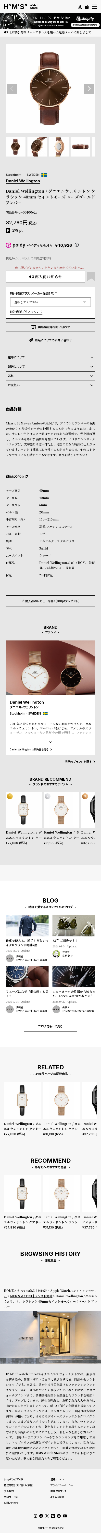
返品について (57, 1479)
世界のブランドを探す (78, 762)
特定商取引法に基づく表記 (18, 1485)
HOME (9, 1290)
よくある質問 (57, 1496)
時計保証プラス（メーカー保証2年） (34, 293)
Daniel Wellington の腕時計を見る (29, 749)
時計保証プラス (58, 1491)
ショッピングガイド (13, 1479)
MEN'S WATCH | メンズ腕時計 (31, 1296)
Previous (12, 89)
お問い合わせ (11, 1502)
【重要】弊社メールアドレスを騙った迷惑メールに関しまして (50, 32)
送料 (11, 376)
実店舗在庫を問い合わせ (54, 327)
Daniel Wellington (23, 180)
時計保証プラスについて (26, 311)
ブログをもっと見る (50, 1026)
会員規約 (9, 1491)
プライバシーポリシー (61, 1485)
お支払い (13, 385)
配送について (16, 366)
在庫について (16, 357)
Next (89, 89)
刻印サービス (11, 1496)
